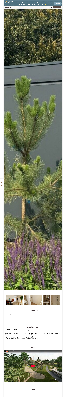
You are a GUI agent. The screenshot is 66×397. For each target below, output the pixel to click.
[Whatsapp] (2, 180)
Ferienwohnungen (20, 2)
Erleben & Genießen (46, 2)
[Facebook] (2, 185)
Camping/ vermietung (31, 4)
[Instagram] (2, 188)
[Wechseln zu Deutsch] (46, 4)
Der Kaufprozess (22, 4)
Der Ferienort (29, 2)
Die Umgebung (37, 2)
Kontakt (42, 4)
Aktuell (38, 4)
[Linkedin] (2, 183)
